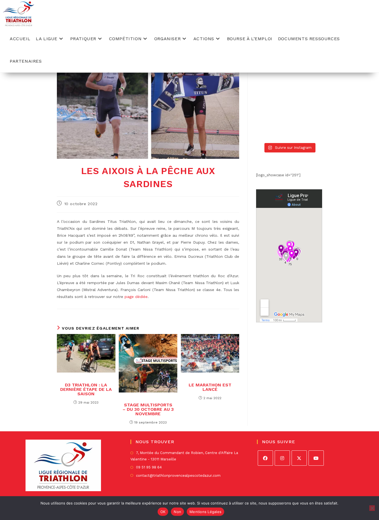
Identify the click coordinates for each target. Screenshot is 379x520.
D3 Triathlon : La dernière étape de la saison (86, 389)
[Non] (372, 508)
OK (163, 511)
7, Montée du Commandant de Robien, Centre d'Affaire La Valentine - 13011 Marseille (184, 456)
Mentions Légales (205, 511)
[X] (299, 458)
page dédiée (136, 296)
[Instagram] (282, 458)
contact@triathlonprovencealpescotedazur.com (178, 475)
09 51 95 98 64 (149, 467)
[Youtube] (316, 458)
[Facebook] (265, 458)
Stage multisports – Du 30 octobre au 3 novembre (148, 409)
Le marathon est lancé (210, 387)
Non (177, 511)
